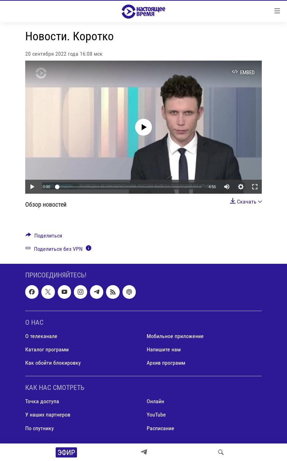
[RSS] (112, 291)
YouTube (156, 414)
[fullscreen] (255, 187)
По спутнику (39, 428)
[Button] (44, 237)
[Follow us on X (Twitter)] (48, 291)
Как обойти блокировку (53, 362)
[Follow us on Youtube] (64, 291)
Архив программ (166, 362)
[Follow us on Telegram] (96, 291)
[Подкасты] (129, 291)
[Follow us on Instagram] (80, 291)
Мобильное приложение (175, 336)
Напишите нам (164, 349)
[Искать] (220, 452)
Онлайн (155, 401)
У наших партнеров (47, 414)
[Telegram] (144, 452)
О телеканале (41, 336)
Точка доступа (42, 401)
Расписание (160, 428)
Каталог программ (47, 349)
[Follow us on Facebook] (31, 291)
